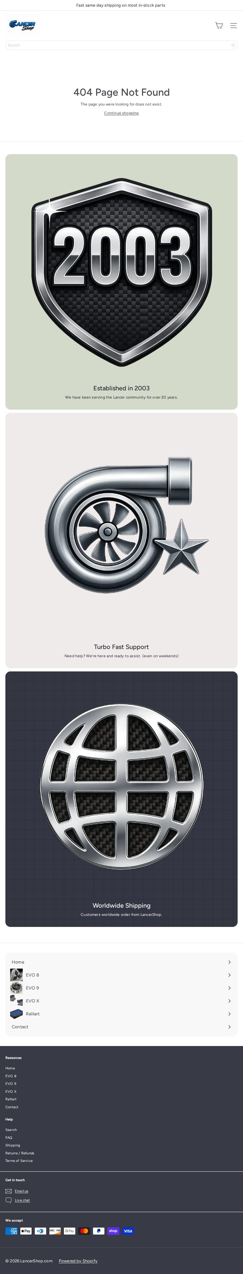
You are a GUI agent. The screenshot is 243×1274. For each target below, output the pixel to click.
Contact (11, 1107)
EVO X (10, 1092)
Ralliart (10, 1099)
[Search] (233, 45)
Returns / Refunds (19, 1153)
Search (11, 1130)
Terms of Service (19, 1161)
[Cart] (219, 25)
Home (10, 1068)
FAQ (9, 1138)
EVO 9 (10, 1084)
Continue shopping (121, 113)
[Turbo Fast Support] (121, 529)
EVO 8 (10, 1076)
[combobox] (121, 45)
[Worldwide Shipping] (121, 787)
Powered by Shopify (78, 1261)
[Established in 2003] (121, 270)
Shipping (12, 1145)
